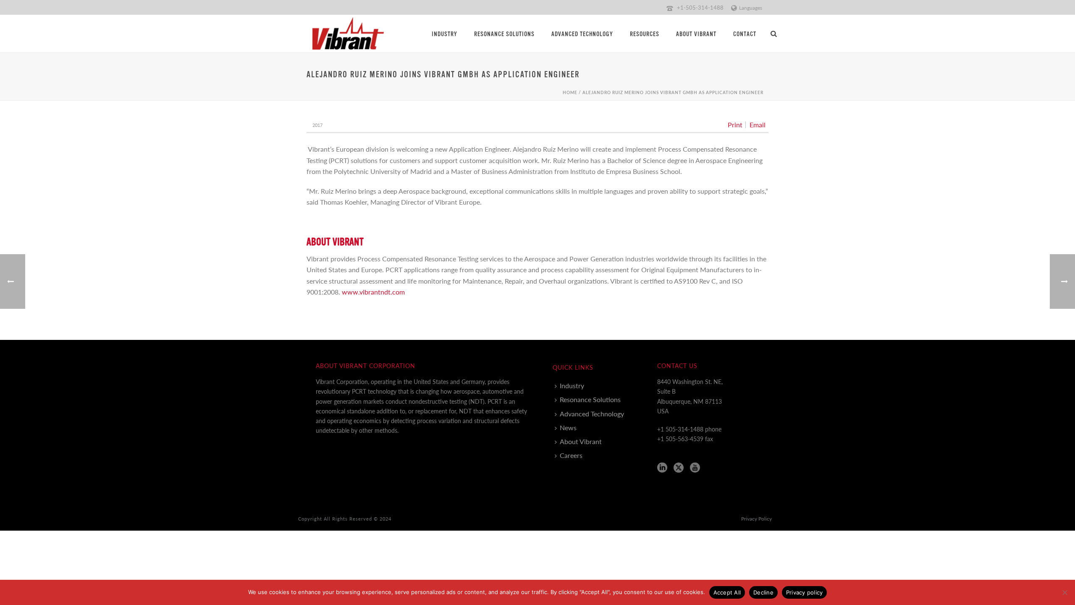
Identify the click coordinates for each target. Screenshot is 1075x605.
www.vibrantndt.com (373, 292)
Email (758, 124)
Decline (763, 592)
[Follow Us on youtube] (695, 468)
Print (735, 124)
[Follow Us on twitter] (679, 468)
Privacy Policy (756, 519)
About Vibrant (696, 34)
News (568, 427)
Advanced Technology (582, 34)
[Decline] (1064, 592)
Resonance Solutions (504, 34)
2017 (317, 125)
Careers (571, 455)
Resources (644, 34)
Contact (744, 34)
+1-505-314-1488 (700, 7)
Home (570, 92)
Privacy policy (804, 592)
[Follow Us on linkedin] (662, 468)
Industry (444, 34)
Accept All (727, 592)
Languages (750, 7)
